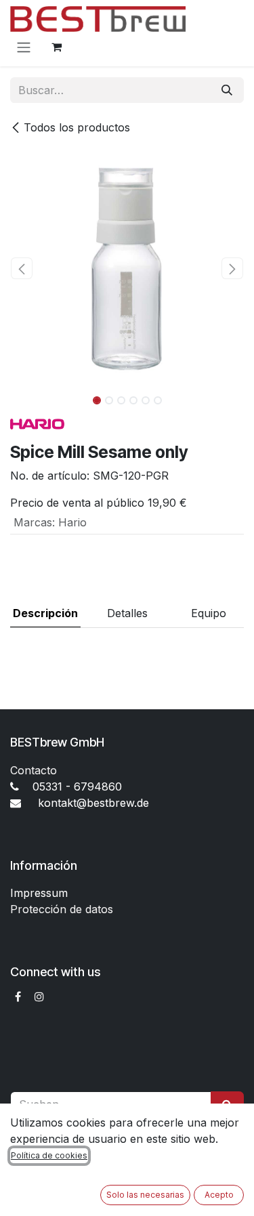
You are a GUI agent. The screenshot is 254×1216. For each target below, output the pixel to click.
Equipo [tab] (208, 613)
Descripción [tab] (45, 613)
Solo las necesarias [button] (145, 1195)
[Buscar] (227, 90)
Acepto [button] (219, 1195)
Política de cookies (49, 1155)
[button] (22, 268)
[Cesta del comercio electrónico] (56, 46)
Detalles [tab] (127, 613)
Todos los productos (77, 127)
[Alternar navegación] (23, 47)
